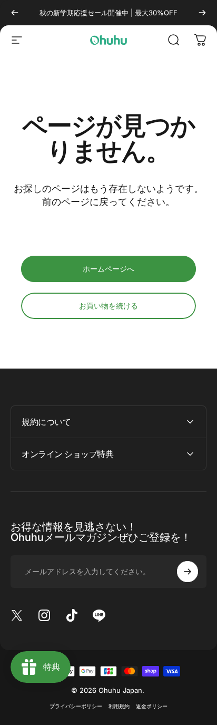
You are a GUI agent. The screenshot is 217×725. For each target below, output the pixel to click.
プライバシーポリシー (76, 706)
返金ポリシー (151, 706)
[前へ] (14, 12)
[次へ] (202, 12)
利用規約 (119, 706)
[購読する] (187, 571)
